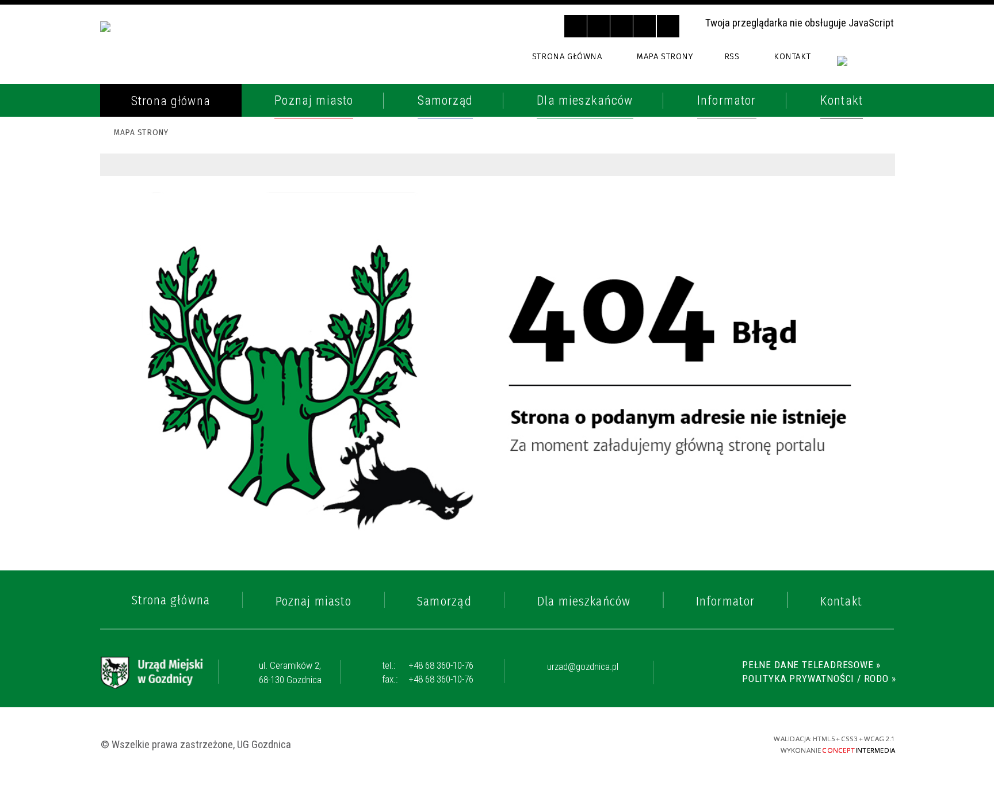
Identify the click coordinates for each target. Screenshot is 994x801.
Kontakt (792, 56)
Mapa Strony (664, 56)
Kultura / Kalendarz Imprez (199, 385)
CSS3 (664, 743)
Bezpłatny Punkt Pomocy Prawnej (191, 473)
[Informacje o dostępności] (598, 26)
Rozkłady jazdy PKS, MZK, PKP (199, 299)
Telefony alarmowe (175, 140)
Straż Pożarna (160, 193)
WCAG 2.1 (706, 742)
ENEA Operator (160, 273)
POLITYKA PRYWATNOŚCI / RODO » (819, 678)
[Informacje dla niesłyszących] (644, 26)
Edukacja (143, 359)
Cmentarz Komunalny (180, 508)
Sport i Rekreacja (168, 412)
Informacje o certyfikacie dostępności (498, 744)
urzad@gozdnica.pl (582, 667)
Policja (137, 167)
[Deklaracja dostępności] (621, 26)
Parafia (138, 220)
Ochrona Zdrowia (169, 247)
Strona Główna (567, 56)
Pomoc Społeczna (169, 332)
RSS (731, 56)
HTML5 (645, 743)
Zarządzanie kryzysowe (186, 534)
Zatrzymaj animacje (575, 26)
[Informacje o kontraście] (668, 26)
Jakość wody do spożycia (189, 438)
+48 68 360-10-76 (427, 665)
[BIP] (865, 67)
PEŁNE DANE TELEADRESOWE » (811, 664)
